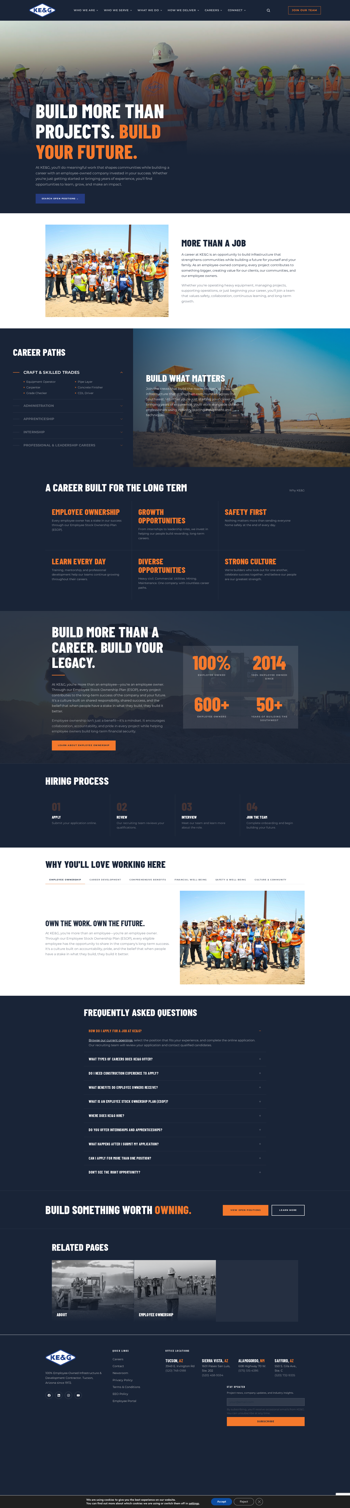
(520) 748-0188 (175, 1370)
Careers (212, 10)
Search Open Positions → (60, 198)
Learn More (288, 1210)
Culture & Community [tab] (271, 879)
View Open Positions (245, 1210)
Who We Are (84, 10)
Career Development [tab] (105, 879)
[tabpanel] (175, 937)
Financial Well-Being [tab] (191, 879)
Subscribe (265, 1421)
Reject (244, 1502)
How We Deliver (182, 10)
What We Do (148, 10)
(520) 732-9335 (285, 1375)
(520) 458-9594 (212, 1375)
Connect (235, 10)
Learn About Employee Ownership (84, 745)
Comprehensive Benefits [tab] (147, 879)
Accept (221, 1502)
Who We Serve (116, 10)
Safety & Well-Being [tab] (231, 879)
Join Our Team (304, 10)
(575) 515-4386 (248, 1370)
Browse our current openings (110, 1040)
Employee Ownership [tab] (65, 879)
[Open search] (268, 10)
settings (194, 1503)
